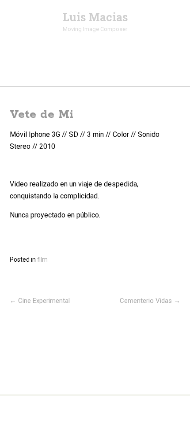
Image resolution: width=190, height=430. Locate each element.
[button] (95, 70)
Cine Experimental (40, 301)
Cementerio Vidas (150, 301)
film (42, 259)
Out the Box (110, 411)
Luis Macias (95, 17)
